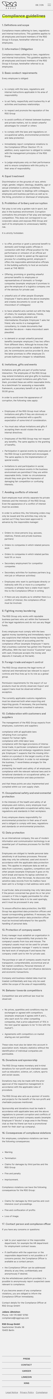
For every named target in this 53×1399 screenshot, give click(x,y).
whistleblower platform (21, 1278)
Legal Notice (12, 1392)
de (37, 5)
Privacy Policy (27, 1392)
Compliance (41, 1392)
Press (26, 1358)
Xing (26, 1383)
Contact (26, 1364)
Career (26, 1370)
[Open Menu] (49, 5)
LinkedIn (26, 1377)
